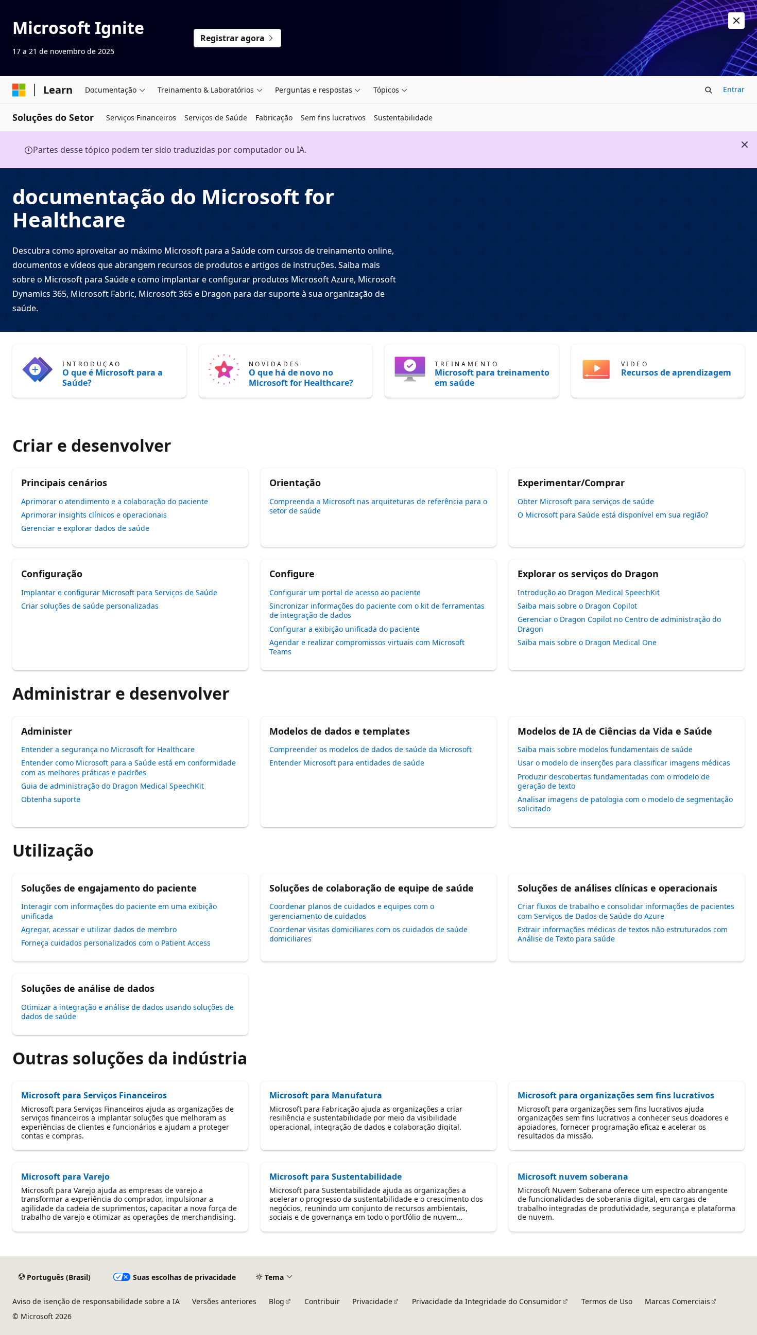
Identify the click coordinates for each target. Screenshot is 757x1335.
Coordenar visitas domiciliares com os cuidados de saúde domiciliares (368, 934)
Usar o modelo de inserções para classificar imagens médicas (624, 763)
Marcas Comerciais (677, 1301)
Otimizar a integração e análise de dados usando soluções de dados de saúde (127, 1011)
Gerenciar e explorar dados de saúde (85, 528)
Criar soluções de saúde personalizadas (90, 606)
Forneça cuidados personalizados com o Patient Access (116, 943)
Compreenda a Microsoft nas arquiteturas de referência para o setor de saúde (378, 505)
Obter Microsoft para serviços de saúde (586, 501)
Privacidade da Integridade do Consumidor (486, 1301)
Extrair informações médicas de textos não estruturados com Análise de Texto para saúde (623, 934)
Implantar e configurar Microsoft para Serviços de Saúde (119, 592)
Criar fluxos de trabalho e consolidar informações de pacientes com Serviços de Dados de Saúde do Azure (626, 910)
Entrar (734, 89)
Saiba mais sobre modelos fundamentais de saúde (605, 749)
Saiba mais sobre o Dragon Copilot (577, 606)
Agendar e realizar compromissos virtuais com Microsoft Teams (366, 646)
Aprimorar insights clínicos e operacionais (94, 515)
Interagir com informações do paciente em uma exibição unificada (119, 910)
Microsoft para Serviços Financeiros (94, 1095)
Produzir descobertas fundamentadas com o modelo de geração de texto (614, 781)
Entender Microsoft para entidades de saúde (346, 763)
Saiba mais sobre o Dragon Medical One (587, 642)
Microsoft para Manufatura (325, 1095)
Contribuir (322, 1301)
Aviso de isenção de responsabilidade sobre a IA (96, 1301)
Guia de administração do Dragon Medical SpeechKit (112, 786)
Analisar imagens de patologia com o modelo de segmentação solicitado (625, 803)
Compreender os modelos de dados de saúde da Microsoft (370, 749)
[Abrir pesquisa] (708, 90)
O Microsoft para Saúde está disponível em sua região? (613, 515)
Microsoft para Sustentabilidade (335, 1176)
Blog (276, 1301)
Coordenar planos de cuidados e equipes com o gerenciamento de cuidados (351, 910)
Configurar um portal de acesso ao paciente (345, 592)
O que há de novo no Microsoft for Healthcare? (301, 377)
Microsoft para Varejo (65, 1176)
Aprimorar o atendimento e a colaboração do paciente (114, 501)
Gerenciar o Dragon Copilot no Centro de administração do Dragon (619, 623)
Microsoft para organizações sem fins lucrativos (616, 1095)
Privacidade (372, 1301)
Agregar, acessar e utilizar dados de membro (99, 929)
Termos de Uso (606, 1301)
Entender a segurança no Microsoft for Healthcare (108, 749)
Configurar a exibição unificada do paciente (344, 629)
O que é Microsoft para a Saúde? (112, 377)
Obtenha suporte (50, 799)
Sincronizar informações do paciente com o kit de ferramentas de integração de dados (377, 610)
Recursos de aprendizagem (676, 372)
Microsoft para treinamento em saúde (492, 377)
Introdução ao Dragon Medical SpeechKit (589, 592)
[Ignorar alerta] (736, 20)
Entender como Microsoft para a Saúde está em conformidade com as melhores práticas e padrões (128, 767)
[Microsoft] (19, 90)
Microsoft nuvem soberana (573, 1176)
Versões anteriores (224, 1301)
